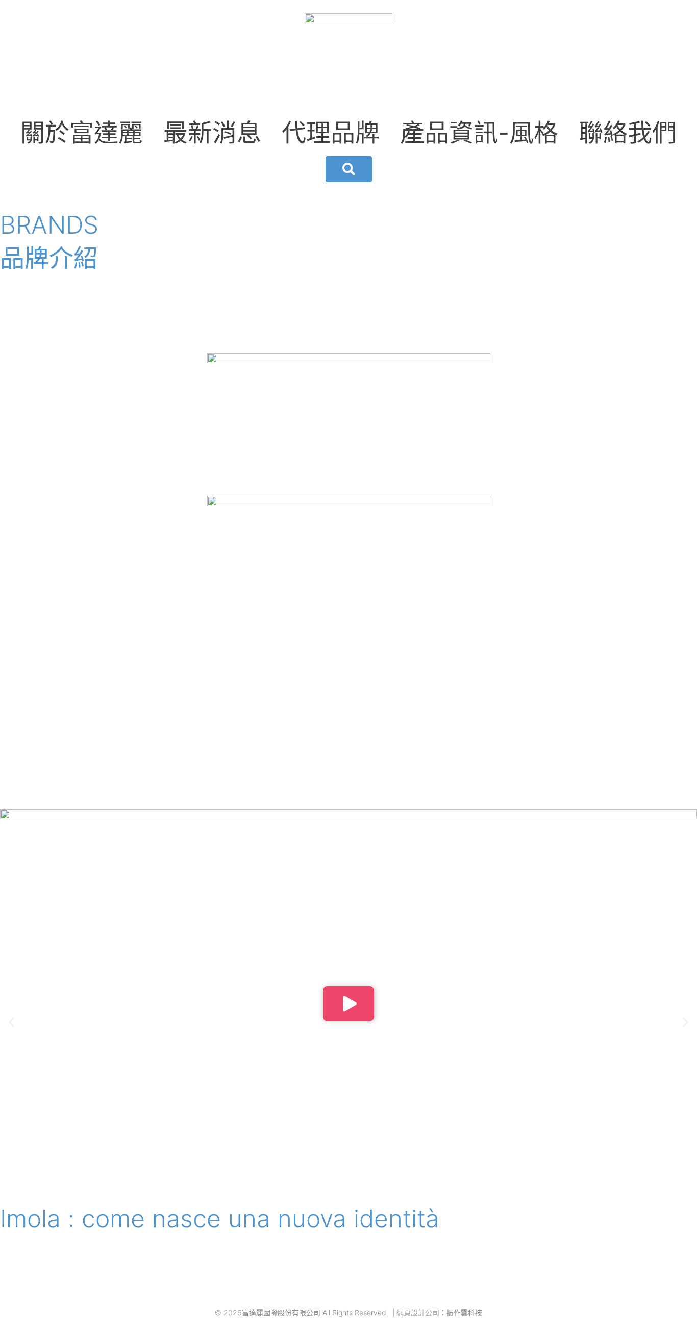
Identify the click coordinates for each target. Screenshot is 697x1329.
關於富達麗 (81, 132)
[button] (348, 1005)
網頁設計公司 (417, 1312)
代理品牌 (331, 132)
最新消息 (212, 132)
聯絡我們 (628, 132)
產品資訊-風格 (479, 132)
